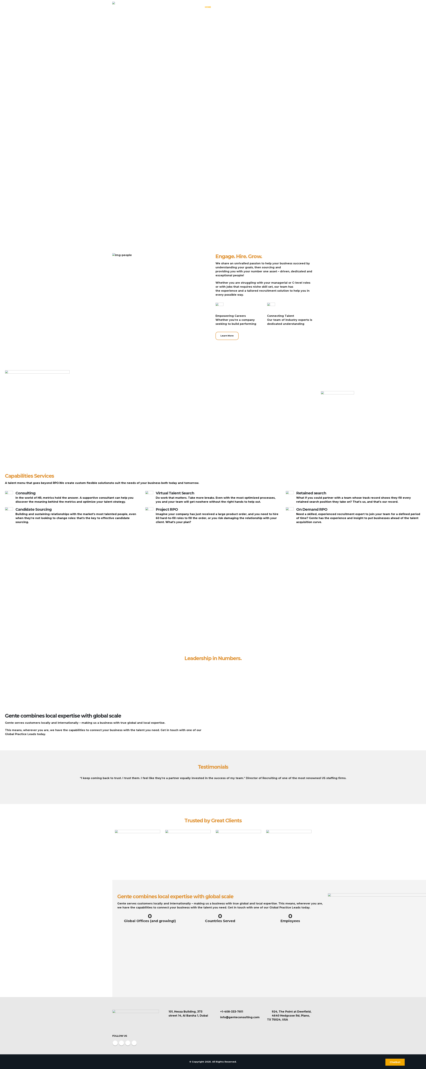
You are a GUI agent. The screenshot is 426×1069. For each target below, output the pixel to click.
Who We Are (223, 7)
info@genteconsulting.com (240, 1017)
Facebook (115, 1043)
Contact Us (304, 7)
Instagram (127, 1043)
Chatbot (395, 1062)
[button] (3, 783)
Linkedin (134, 1043)
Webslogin (275, 1061)
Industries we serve (267, 7)
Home (208, 7)
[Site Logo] (124, 7)
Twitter (121, 1043)
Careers (288, 7)
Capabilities (241, 7)
